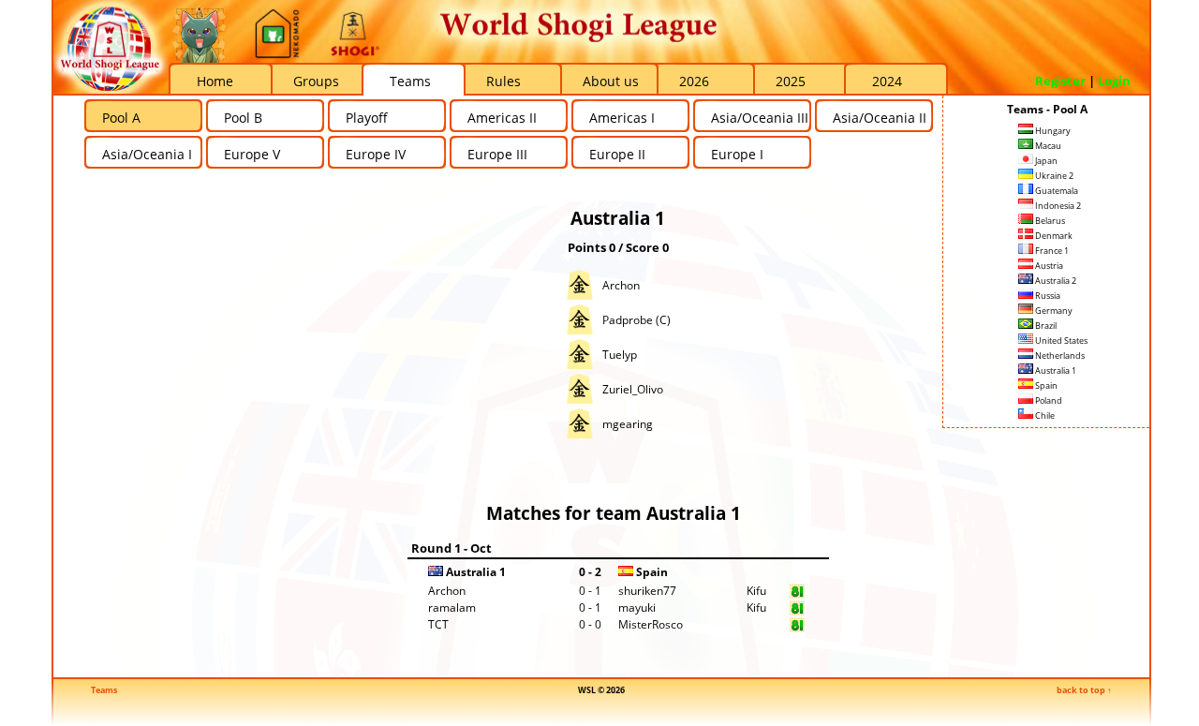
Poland (1047, 400)
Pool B (243, 117)
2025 (791, 81)
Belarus (1049, 221)
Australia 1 (1054, 370)
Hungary (1052, 131)
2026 (694, 81)
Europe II (617, 154)
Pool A (121, 117)
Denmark (1053, 236)
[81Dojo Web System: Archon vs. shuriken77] (797, 594)
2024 (887, 81)
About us (611, 81)
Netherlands (1059, 355)
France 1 (1051, 250)
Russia (1046, 295)
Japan (1045, 161)
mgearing (627, 424)
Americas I (622, 117)
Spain (1045, 385)
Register (1060, 80)
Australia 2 (1054, 280)
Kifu (756, 591)
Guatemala (1055, 191)
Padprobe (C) (636, 320)
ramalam (452, 607)
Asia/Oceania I (147, 154)
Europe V (252, 154)
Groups (316, 81)
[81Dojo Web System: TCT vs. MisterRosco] (797, 628)
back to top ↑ (1084, 690)
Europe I (737, 154)
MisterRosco (650, 624)
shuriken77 (647, 591)
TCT (438, 624)
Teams (410, 81)
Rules (503, 81)
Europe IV (376, 154)
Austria (1048, 265)
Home (215, 81)
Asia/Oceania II (879, 117)
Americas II (502, 117)
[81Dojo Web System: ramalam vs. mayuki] (797, 611)
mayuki (637, 607)
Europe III (497, 154)
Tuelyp (619, 355)
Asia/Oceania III (759, 117)
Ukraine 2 (1053, 176)
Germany (1053, 310)
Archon (621, 285)
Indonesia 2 (1057, 206)
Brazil (1045, 325)
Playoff (367, 117)
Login (1114, 80)
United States (1060, 340)
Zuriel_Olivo (632, 389)
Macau (1047, 146)
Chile (1044, 415)
